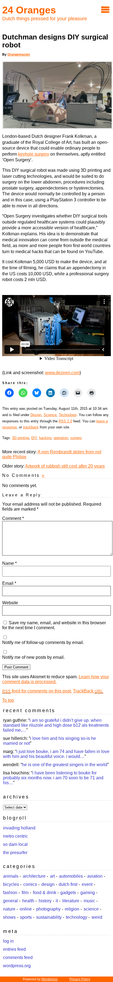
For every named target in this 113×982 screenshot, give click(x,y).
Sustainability (49, 917)
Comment (13, 518)
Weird (97, 917)
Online (26, 909)
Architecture (34, 876)
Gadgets (68, 892)
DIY (34, 438)
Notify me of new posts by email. (33, 657)
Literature (70, 900)
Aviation (95, 876)
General (10, 900)
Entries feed (14, 949)
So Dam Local (15, 844)
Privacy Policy (79, 979)
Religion (72, 909)
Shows (9, 917)
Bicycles (11, 884)
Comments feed (18, 957)
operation (60, 438)
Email (9, 583)
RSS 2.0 (65, 421)
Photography (48, 909)
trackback (31, 427)
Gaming (87, 892)
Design (35, 415)
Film (25, 892)
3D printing (20, 438)
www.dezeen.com (62, 372)
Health (28, 900)
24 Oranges (29, 10)
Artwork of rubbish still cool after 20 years (65, 466)
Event (87, 884)
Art (52, 876)
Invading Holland (19, 828)
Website (10, 602)
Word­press (49, 979)
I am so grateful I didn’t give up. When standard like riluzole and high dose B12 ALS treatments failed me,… (56, 725)
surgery (76, 438)
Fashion (10, 892)
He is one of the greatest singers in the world (64, 764)
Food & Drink (44, 892)
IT (57, 900)
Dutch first (68, 884)
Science (50, 415)
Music (89, 900)
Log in (8, 941)
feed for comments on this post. (37, 691)
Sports (26, 917)
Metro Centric (15, 836)
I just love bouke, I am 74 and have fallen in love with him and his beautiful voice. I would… (56, 754)
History (45, 900)
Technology (68, 415)
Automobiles (71, 876)
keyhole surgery (33, 154)
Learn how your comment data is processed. (55, 679)
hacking (45, 438)
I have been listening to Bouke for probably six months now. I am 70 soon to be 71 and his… (53, 778)
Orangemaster (18, 54)
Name (9, 563)
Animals (10, 876)
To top (8, 700)
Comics (30, 884)
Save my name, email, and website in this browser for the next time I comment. (54, 625)
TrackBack (88, 691)
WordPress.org (17, 965)
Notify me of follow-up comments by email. (43, 642)
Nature (9, 909)
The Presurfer (15, 852)
